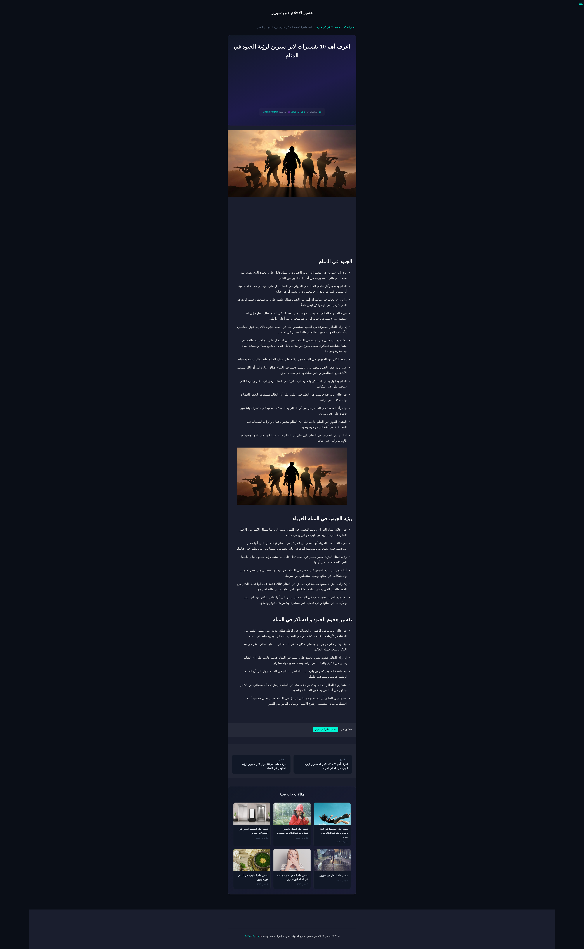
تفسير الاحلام (350, 27)
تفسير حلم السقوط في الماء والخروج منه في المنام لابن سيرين (334, 833)
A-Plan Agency (253, 936)
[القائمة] (580, 3)
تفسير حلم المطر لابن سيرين (333, 875)
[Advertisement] (292, 84)
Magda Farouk (270, 111)
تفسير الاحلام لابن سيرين (292, 12)
